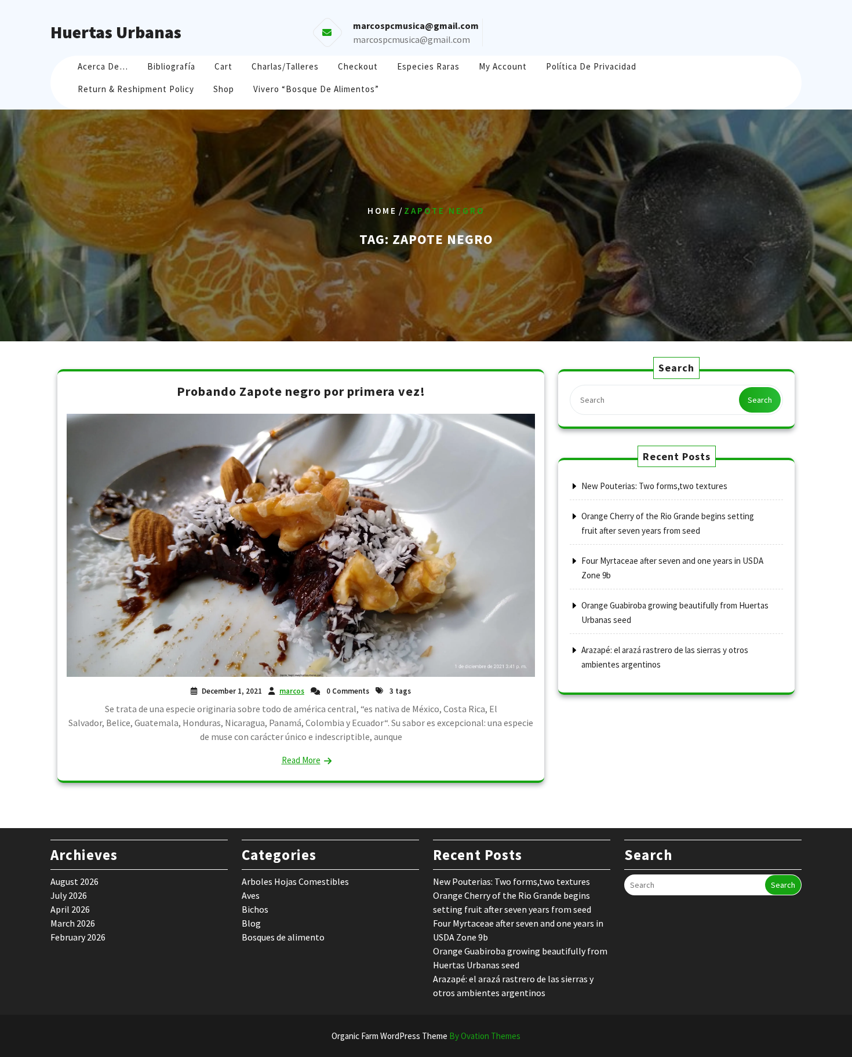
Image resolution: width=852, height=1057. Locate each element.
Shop (223, 88)
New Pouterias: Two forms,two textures (654, 485)
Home (382, 210)
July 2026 (68, 895)
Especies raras (428, 66)
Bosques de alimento (283, 937)
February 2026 (77, 937)
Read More (301, 760)
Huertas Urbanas (115, 32)
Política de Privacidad (591, 66)
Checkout (358, 66)
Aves (251, 895)
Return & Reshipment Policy (136, 88)
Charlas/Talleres (285, 66)
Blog (251, 923)
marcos (291, 691)
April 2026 (70, 909)
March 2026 (72, 923)
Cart (223, 66)
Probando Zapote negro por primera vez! (301, 391)
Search (760, 400)
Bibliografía (171, 66)
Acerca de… (103, 66)
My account (503, 66)
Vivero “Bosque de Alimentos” (316, 88)
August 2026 (74, 881)
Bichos (255, 909)
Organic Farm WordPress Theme (426, 1035)
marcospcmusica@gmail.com (411, 39)
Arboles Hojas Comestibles (295, 881)
